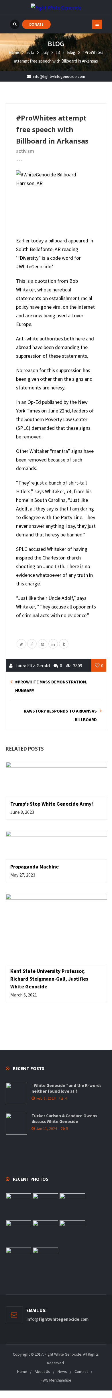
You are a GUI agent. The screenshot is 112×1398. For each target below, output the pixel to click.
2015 (30, 52)
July (45, 52)
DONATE (36, 24)
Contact (81, 1371)
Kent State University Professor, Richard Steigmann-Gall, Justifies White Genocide (49, 979)
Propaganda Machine (34, 866)
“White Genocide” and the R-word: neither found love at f (66, 1088)
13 (58, 52)
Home (14, 52)
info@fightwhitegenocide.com (59, 76)
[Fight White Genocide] (56, 7)
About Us (42, 1371)
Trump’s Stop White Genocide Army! (51, 803)
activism (25, 151)
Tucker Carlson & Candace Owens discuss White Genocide (64, 1118)
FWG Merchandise (56, 1380)
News (62, 1371)
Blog (71, 52)
